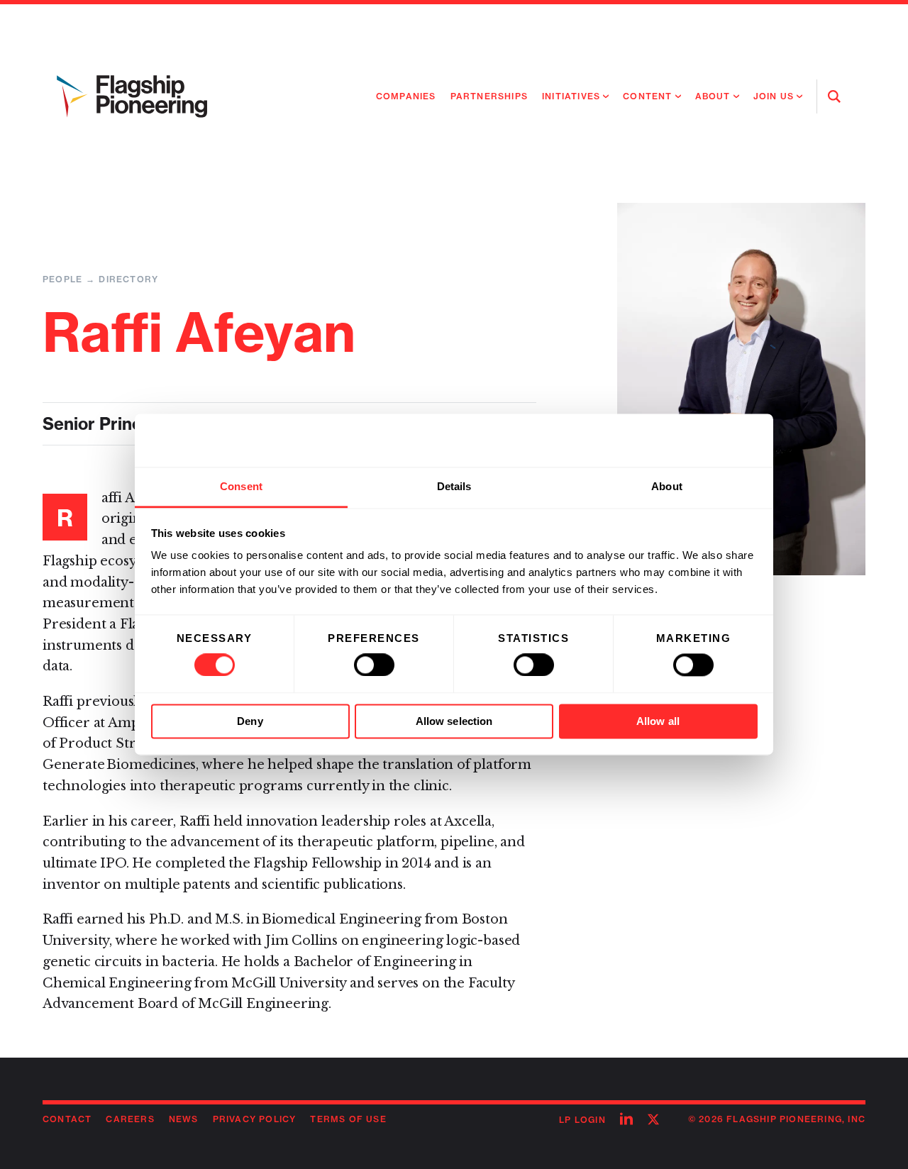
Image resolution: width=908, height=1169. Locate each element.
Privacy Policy (255, 1119)
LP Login (582, 1119)
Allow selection (454, 721)
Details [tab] (454, 486)
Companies (406, 96)
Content (647, 96)
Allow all (658, 721)
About (713, 96)
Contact (67, 1119)
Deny (249, 721)
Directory (128, 279)
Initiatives (571, 96)
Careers (130, 1119)
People (62, 279)
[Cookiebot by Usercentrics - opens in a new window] (695, 440)
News (184, 1119)
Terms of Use (348, 1119)
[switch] (374, 665)
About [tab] (666, 486)
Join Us (773, 96)
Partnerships (489, 96)
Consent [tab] (241, 486)
